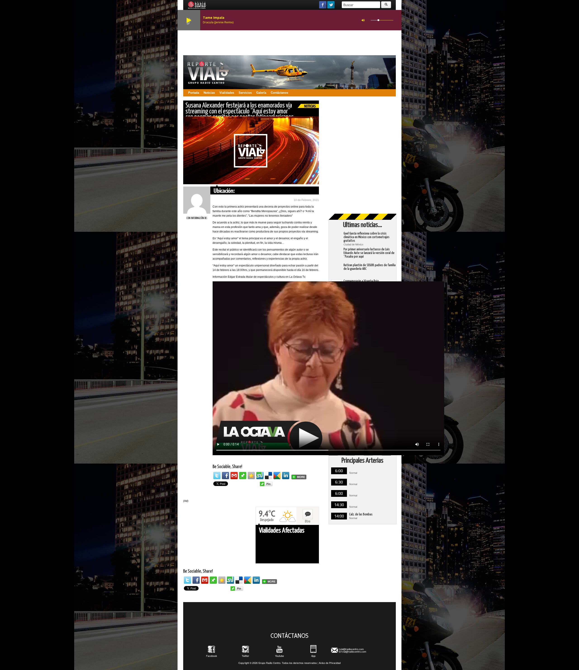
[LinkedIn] (285, 475)
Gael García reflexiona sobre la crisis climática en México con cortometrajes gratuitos (366, 237)
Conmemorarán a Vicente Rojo (361, 281)
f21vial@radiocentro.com (352, 651)
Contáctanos (279, 92)
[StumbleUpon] (259, 475)
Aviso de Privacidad (330, 663)
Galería (261, 92)
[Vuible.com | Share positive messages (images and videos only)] (242, 475)
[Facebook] (225, 475)
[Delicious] (268, 475)
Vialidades (226, 92)
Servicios (245, 92)
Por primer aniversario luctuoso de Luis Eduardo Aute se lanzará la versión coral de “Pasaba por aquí (369, 253)
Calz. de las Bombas (361, 514)
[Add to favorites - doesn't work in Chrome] (251, 475)
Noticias (209, 92)
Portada (193, 92)
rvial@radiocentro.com (351, 649)
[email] (234, 475)
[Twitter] (217, 475)
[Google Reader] (277, 475)
